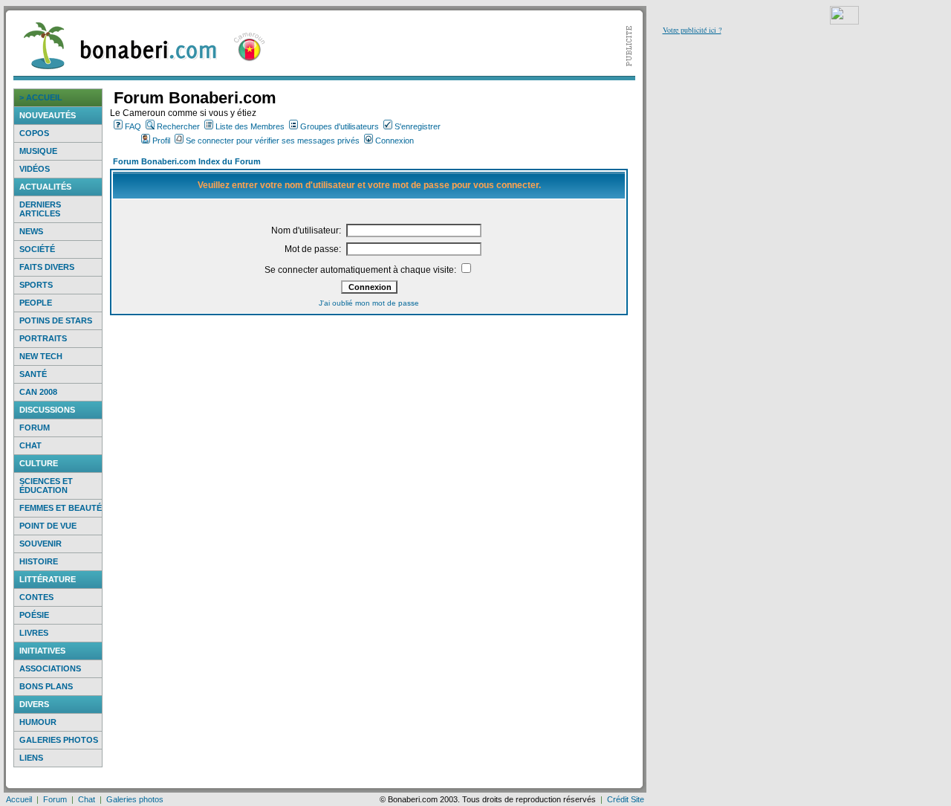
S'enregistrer (418, 126)
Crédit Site (625, 799)
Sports (36, 284)
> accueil (40, 97)
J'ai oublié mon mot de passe (369, 303)
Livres (33, 632)
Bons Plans (46, 686)
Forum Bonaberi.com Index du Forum (187, 161)
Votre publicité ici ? (692, 30)
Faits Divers (46, 266)
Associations (50, 668)
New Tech (40, 356)
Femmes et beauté (60, 507)
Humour (37, 722)
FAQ (133, 126)
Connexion (394, 140)
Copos (34, 133)
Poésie (34, 614)
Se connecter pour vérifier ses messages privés (273, 140)
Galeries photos (58, 739)
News (31, 231)
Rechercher (178, 126)
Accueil (19, 799)
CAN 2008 (38, 391)
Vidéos (34, 168)
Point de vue (48, 525)
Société (37, 249)
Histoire (38, 561)
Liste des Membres (250, 126)
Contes (36, 597)
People (35, 302)
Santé (33, 374)
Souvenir (40, 543)
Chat (30, 445)
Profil (161, 140)
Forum (34, 427)
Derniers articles (40, 209)
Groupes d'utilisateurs (339, 126)
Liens (31, 757)
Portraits (43, 338)
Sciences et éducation (46, 485)
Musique (38, 150)
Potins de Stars (55, 320)
